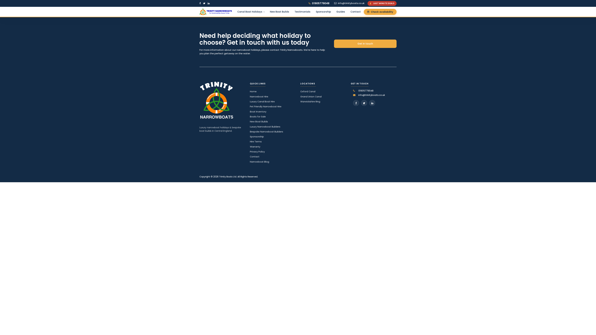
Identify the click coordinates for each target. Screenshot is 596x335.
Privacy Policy (257, 151)
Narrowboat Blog (259, 161)
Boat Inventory (258, 111)
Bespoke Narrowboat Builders (266, 131)
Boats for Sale (258, 116)
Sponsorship (323, 11)
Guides (340, 11)
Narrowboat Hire (259, 96)
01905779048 (320, 3)
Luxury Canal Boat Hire (262, 101)
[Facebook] (356, 103)
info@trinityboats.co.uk (351, 3)
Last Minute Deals (383, 3)
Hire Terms (256, 141)
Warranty (255, 146)
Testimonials (302, 11)
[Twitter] (364, 103)
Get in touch (365, 43)
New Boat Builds (279, 11)
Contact (355, 11)
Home (253, 91)
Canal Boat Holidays (249, 11)
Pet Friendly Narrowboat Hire (265, 106)
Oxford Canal (307, 91)
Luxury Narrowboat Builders (265, 126)
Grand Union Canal (311, 96)
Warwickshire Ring (310, 101)
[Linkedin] (372, 103)
